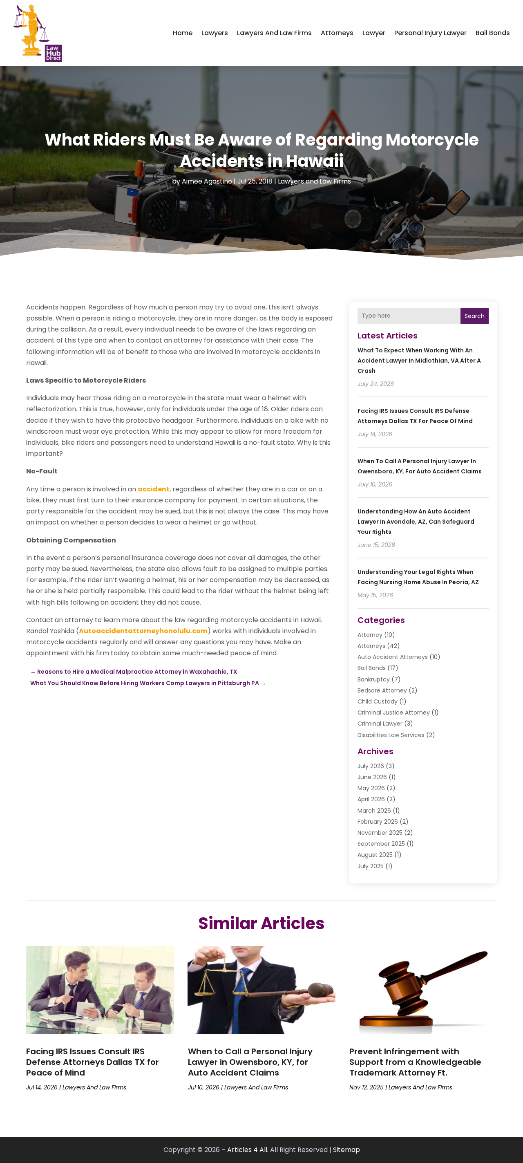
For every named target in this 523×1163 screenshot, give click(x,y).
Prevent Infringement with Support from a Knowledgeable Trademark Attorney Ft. (415, 1062)
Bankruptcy (374, 679)
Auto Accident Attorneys (393, 657)
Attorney (370, 635)
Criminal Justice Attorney (394, 712)
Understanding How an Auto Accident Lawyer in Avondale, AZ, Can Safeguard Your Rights (416, 521)
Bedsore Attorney (382, 690)
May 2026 (371, 788)
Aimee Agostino (207, 181)
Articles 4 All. (247, 1149)
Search (475, 316)
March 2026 (374, 811)
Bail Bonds (493, 33)
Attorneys (337, 33)
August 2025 (375, 855)
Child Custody (378, 701)
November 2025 (380, 833)
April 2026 (371, 799)
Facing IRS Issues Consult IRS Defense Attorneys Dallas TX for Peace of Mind (92, 1062)
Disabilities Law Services (391, 735)
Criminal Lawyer (380, 723)
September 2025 (381, 844)
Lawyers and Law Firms (274, 33)
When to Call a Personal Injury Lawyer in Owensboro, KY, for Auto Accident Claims (250, 1062)
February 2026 (378, 822)
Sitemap (346, 1149)
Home (182, 33)
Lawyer (373, 33)
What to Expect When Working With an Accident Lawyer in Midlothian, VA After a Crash (419, 360)
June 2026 (372, 777)
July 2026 (371, 766)
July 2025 (371, 866)
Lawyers (214, 33)
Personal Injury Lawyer (430, 33)
